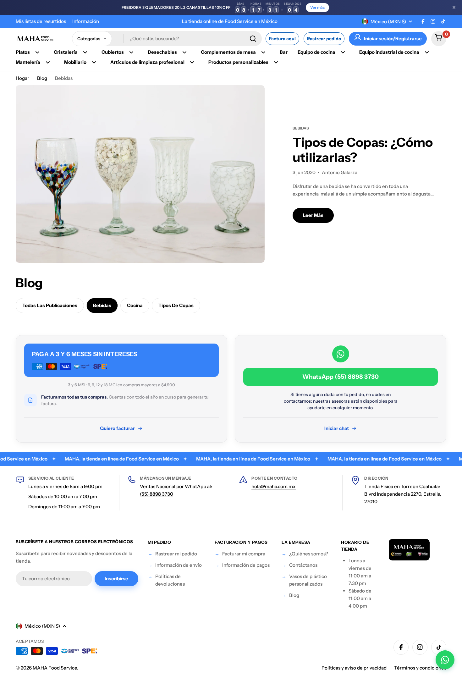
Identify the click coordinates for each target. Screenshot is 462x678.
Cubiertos (113, 52)
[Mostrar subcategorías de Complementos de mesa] (263, 52)
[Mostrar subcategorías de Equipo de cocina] (343, 52)
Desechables (162, 52)
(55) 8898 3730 (156, 494)
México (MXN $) (388, 22)
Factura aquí (282, 38)
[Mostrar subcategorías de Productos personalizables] (276, 62)
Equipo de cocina (316, 52)
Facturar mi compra (243, 554)
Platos (23, 52)
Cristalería (66, 52)
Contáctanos (303, 565)
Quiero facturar (117, 428)
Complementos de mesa (228, 52)
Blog (42, 78)
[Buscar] (253, 38)
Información (85, 21)
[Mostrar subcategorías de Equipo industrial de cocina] (427, 52)
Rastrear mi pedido (176, 554)
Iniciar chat (336, 428)
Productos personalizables (238, 62)
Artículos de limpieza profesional (147, 62)
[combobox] (167, 38)
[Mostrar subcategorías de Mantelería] (47, 62)
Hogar (22, 78)
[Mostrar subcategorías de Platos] (37, 52)
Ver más (317, 7)
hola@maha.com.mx (273, 486)
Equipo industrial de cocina (389, 52)
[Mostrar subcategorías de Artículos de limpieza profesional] (192, 62)
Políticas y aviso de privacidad (354, 668)
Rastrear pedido (324, 38)
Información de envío (178, 565)
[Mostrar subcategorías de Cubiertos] (131, 52)
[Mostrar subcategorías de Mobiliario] (94, 62)
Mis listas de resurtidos (41, 21)
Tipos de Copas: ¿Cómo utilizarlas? (363, 150)
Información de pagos (246, 565)
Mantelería (28, 62)
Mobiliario (75, 62)
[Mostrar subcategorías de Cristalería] (85, 52)
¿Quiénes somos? (308, 554)
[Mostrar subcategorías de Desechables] (184, 52)
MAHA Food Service (55, 668)
